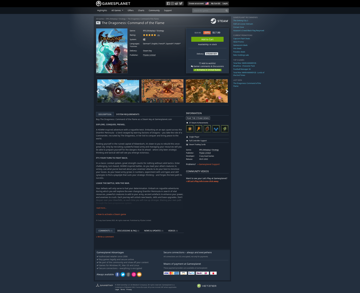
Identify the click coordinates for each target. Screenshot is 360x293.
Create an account (196, 4)
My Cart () (215, 4)
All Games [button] (117, 10)
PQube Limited (149, 55)
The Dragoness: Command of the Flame (143, 19)
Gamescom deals (240, 45)
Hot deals (237, 48)
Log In (225, 4)
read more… (101, 208)
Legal (117, 289)
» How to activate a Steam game (111, 214)
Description (104, 114)
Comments (105, 230)
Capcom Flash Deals (241, 38)
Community (154, 10)
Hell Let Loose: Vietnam (243, 24)
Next (227, 91)
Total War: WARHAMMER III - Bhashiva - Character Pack (245, 64)
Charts (141, 10)
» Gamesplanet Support (208, 164)
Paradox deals (239, 51)
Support (168, 10)
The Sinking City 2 (240, 20)
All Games (100, 19)
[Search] (226, 10)
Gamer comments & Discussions (208, 66)
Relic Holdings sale (241, 55)
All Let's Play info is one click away (202, 181)
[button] (207, 3)
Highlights (102, 10)
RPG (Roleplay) (112, 19)
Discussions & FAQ (128, 230)
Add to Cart (207, 39)
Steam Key (147, 50)
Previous (98, 91)
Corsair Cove (238, 27)
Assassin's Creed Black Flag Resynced (248, 30)
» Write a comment (105, 236)
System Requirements (127, 114)
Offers (131, 10)
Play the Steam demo (198, 118)
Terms (123, 289)
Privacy (129, 289)
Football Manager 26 (242, 69)
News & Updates (153, 230)
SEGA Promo (238, 41)
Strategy (122, 19)
